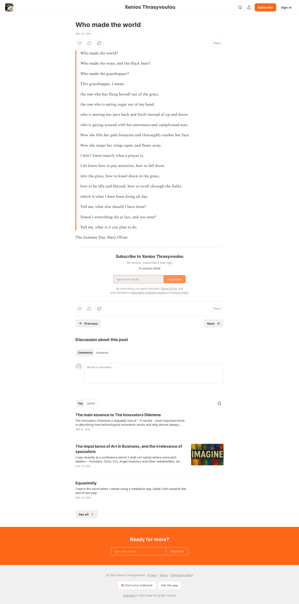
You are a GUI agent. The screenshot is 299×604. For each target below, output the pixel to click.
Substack (129, 595)
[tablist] (93, 353)
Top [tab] (80, 403)
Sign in (286, 7)
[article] (149, 425)
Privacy (152, 575)
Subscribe (265, 7)
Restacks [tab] (102, 352)
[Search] (240, 7)
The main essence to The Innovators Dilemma (118, 415)
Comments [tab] (85, 352)
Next (211, 323)
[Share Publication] (249, 7)
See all (84, 514)
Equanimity (86, 483)
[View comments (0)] (89, 43)
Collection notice (181, 575)
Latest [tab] (91, 403)
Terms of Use (169, 288)
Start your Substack (139, 585)
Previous (91, 323)
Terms (163, 575)
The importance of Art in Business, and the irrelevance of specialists (128, 449)
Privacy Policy (180, 292)
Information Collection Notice (148, 292)
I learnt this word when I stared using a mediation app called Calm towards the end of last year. (130, 491)
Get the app (169, 585)
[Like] (79, 43)
